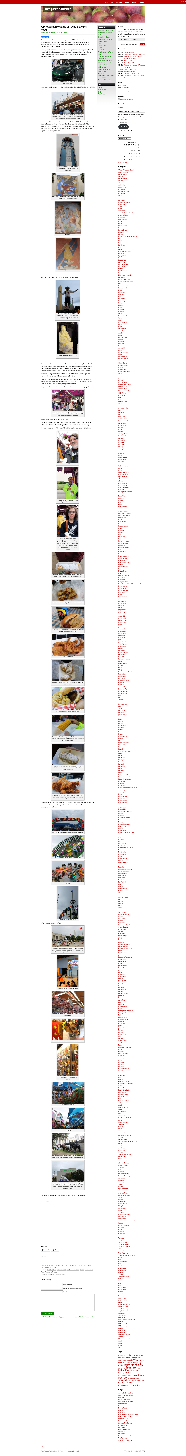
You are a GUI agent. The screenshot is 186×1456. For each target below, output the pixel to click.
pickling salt (122, 980)
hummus (121, 685)
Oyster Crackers (123, 927)
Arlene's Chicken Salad (125, 213)
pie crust (121, 987)
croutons (121, 461)
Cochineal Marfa (123, 421)
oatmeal (120, 895)
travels (54, 1267)
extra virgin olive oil (124, 515)
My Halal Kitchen (123, 1425)
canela (120, 326)
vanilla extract (122, 1300)
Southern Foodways (124, 1176)
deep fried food (49, 1265)
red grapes (121, 1062)
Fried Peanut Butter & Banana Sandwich (130, 584)
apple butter (122, 198)
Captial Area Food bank (125, 1401)
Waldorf (120, 1321)
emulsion (121, 509)
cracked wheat (122, 451)
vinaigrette (121, 1317)
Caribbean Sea (122, 346)
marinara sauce (123, 796)
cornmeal (121, 442)
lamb (119, 740)
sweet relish (122, 1216)
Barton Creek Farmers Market (127, 236)
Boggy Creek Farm (124, 279)
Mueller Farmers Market (125, 848)
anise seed (121, 193)
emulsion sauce (123, 511)
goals (120, 614)
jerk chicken (122, 710)
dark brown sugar (123, 472)
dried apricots (122, 483)
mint (119, 837)
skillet (120, 1159)
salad (120, 1105)
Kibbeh (120, 730)
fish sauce (121, 537)
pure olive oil (122, 1034)
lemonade (121, 764)
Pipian (120, 998)
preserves (121, 1021)
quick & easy (122, 1041)
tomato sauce (122, 1270)
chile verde (121, 395)
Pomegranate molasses (125, 1011)
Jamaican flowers (123, 702)
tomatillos (121, 1266)
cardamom (121, 341)
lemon (120, 755)
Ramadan (121, 1051)
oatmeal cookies (123, 897)
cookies (120, 431)
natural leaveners (123, 871)
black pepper (122, 262)
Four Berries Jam (123, 562)
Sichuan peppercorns (124, 1154)
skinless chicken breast (125, 1161)
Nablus (120, 860)
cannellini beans (123, 331)
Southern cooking (123, 1174)
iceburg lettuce (122, 687)
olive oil (120, 903)
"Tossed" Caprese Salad (125, 170)
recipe (120, 1060)
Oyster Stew (122, 929)
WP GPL (142, 1451)
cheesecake (122, 369)
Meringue (121, 815)
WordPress (101, 94)
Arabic (126, 1355)
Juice (120, 719)
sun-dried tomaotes (124, 1214)
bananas (121, 232)
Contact (119, 2)
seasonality (121, 1133)
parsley (138, 1373)
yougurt (120, 1345)
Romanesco (122, 1092)
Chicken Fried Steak (124, 384)
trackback (51, 1274)
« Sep (120, 162)
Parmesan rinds (123, 946)
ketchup (120, 723)
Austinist (121, 1397)
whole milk (121, 1337)
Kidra (120, 732)
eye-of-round (122, 517)
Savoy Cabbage (123, 1122)
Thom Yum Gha (123, 1253)
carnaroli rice (122, 348)
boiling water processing (125, 281)
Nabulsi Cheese (123, 863)
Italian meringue (123, 691)
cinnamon (121, 412)
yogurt (120, 1343)
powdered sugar (123, 1019)
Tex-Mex (121, 1238)
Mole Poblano (122, 843)
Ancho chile (122, 187)
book (119, 283)
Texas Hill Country (124, 1246)
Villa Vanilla (122, 1315)
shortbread (121, 1148)
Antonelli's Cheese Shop (125, 1393)
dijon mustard (122, 477)
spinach (120, 1186)
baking (120, 223)
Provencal (121, 1030)
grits (119, 639)
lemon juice (121, 760)
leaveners (121, 747)
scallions (121, 1126)
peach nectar (122, 961)
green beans (122, 627)
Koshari (120, 738)
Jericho (120, 708)
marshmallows (122, 800)
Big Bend (121, 253)
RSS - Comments (123, 87)
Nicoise (120, 886)
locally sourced (123, 775)
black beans (122, 260)
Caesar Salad (122, 316)
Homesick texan (123, 1419)
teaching (121, 1231)
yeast (120, 1341)
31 (132, 160)
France (120, 564)
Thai (119, 1249)
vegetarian (121, 1313)
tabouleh (121, 1227)
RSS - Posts (122, 85)
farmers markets (123, 526)
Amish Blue (122, 185)
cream (120, 455)
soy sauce (121, 1178)
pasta (120, 955)
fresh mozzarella (123, 575)
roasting (120, 1086)
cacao (120, 314)
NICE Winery (122, 1427)
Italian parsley (122, 693)
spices (132, 1378)
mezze (120, 828)
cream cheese (122, 457)
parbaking (121, 942)
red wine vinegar (123, 1073)
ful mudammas (123, 597)
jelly (119, 706)
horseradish (122, 676)
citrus (120, 414)
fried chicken (122, 579)
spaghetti (121, 1180)
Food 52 (120, 1410)
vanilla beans (122, 1298)
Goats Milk (121, 616)
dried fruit (121, 489)
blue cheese (122, 273)
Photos (141, 2)
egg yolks (121, 498)
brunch (120, 303)
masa (120, 805)
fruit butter (121, 592)
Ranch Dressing (123, 1053)
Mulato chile (122, 852)
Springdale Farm (123, 1189)
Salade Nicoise (123, 1107)
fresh (119, 573)
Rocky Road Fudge (124, 1090)
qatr (119, 1036)
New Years (121, 878)
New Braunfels (122, 873)
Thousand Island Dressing (126, 1255)
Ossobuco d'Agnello (124, 925)
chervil (120, 378)
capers (120, 335)
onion (120, 908)
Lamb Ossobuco (123, 742)
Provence (121, 1032)
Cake (120, 320)
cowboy (120, 446)
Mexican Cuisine (123, 820)
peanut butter (122, 965)
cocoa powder (122, 425)
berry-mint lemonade (124, 251)
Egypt (120, 504)
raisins (120, 1049)
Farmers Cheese (123, 524)
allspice (120, 176)
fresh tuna (121, 577)
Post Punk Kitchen (124, 1429)
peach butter (122, 959)
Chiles (120, 397)
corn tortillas (122, 440)
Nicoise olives (122, 888)
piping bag (121, 1000)
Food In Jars (122, 1412)
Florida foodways (123, 547)
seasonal (121, 1131)
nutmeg (120, 890)
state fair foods (59, 1265)
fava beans (121, 530)
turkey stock (122, 1289)
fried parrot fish (123, 582)
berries (120, 249)
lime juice (121, 770)
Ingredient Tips (123, 689)
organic (120, 920)
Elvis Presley (122, 507)
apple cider (121, 200)
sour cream (121, 1171)
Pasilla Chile (122, 953)
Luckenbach (122, 781)
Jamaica (121, 700)
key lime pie (122, 725)
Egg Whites (122, 496)
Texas (80, 1265)
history (120, 661)
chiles (119, 1360)
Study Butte (122, 1206)
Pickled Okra (128, 61)
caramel (120, 339)
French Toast (122, 571)
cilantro (120, 410)
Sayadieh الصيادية (129, 71)
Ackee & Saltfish (123, 172)
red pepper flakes (123, 1068)
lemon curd (121, 757)
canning (120, 333)
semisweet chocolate (124, 1135)
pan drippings (122, 935)
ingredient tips (133, 1365)
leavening (121, 749)
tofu (119, 1264)
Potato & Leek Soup (130, 69)
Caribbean (121, 344)
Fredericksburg (123, 567)
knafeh (120, 734)
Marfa (120, 794)
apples (120, 206)
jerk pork (121, 712)
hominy (120, 665)
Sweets (120, 1223)
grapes (120, 624)
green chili (121, 629)
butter (120, 307)
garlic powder (122, 603)
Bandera (120, 234)
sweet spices (122, 1219)
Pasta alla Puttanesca (125, 957)
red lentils (121, 1064)
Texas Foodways (46, 1267)
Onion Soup (122, 912)
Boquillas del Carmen (125, 286)
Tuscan (120, 1294)
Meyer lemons (122, 826)
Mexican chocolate (124, 818)
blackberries (122, 266)
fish (119, 534)
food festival (122, 552)
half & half (121, 650)
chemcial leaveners (124, 371)
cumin (120, 468)
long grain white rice (124, 779)
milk (119, 835)
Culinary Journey (123, 466)
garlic (120, 599)
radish (120, 1043)
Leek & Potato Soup (124, 751)
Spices (120, 1184)
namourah (121, 865)
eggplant (121, 500)
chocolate (121, 406)
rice (119, 1077)
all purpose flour (123, 174)
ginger (120, 607)
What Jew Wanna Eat (125, 1440)
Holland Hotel (122, 663)
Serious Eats (122, 1431)
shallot (120, 1143)
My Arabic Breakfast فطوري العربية (53, 1317)
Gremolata (121, 635)
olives (120, 905)
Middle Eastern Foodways (126, 833)
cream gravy (122, 459)
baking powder (122, 226)
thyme (120, 1257)
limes (120, 772)
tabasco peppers (123, 1225)
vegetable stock (123, 1311)
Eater (120, 1406)
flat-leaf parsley (123, 543)
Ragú (120, 1045)
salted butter (122, 1116)
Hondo (120, 667)
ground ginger (122, 644)
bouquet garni (122, 288)
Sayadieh (121, 1124)
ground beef (122, 642)
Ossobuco (121, 923)
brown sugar (122, 301)
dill (119, 479)
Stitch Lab (121, 1434)
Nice (119, 884)
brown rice (121, 298)
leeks (120, 753)
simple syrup (122, 1156)
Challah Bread (122, 363)
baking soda (122, 228)
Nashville (121, 867)
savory (120, 1120)
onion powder (122, 910)
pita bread (121, 1004)
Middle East (122, 830)
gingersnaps (122, 612)
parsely (120, 950)
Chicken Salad (122, 386)
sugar (120, 1210)
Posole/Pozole (122, 1017)
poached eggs (122, 1006)
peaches (121, 963)
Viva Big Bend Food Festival (127, 1319)
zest (119, 1347)
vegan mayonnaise (124, 1304)
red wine (120, 1071)
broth (119, 296)
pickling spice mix (123, 983)
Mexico (120, 822)
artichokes (121, 217)
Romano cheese (123, 1094)
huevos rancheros (123, 680)
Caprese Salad (122, 337)
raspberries (121, 1056)
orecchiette (121, 918)
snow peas (121, 1167)
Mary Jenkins (122, 802)
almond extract (123, 178)
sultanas (121, 1212)
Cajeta (120, 318)
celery (120, 354)
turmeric (120, 1291)
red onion (121, 1066)
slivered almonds (123, 1163)
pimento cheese (123, 993)
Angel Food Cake (123, 191)
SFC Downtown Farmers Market (128, 1141)
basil (119, 238)
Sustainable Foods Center (126, 1436)
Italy (119, 695)
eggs (119, 502)
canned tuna (122, 329)
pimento (120, 991)
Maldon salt (122, 785)
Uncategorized (122, 1296)
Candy (120, 324)
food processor (123, 558)
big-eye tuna (122, 256)
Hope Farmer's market (125, 1421)
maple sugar (122, 790)
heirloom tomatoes (124, 659)
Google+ (121, 107)
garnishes (121, 605)
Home (106, 2)
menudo (120, 813)
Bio (112, 2)
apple (120, 196)
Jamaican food (122, 704)
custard (120, 470)
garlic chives (122, 601)
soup (119, 1169)
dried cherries (122, 485)
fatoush (120, 528)
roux (119, 1098)
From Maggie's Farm (124, 1416)
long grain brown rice (124, 777)
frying (120, 594)
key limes (121, 727)
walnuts (120, 1328)
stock (120, 1197)
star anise (121, 1191)
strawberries (122, 1201)
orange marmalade (124, 914)
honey (120, 670)
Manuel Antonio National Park (127, 787)
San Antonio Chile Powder (126, 1118)
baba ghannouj (122, 219)
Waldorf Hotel (122, 1324)
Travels (54, 1272)
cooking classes (123, 434)
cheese (120, 367)
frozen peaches (123, 590)
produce (120, 1026)
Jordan (120, 717)
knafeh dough (122, 736)
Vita (125, 1451)
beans (120, 241)
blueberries (121, 277)
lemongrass (122, 766)
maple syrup (122, 792)
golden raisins (122, 618)
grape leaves (122, 622)
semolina (121, 1137)
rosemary (121, 1096)
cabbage (121, 311)
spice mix (121, 1182)
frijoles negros (122, 586)
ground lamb (122, 646)
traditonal (121, 1279)
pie (119, 985)
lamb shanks (122, 745)
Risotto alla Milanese (124, 1081)
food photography (123, 556)
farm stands (122, 522)
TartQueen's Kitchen (58, 9)
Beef (119, 243)
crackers (121, 453)
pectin (120, 972)
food (119, 549)
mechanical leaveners (125, 811)
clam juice (121, 416)
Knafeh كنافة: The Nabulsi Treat (83, 1317)
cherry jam (121, 376)
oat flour (120, 893)
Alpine (120, 183)
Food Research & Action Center (128, 1414)
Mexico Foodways (124, 824)
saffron (120, 1103)
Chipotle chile (122, 401)
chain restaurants (123, 361)
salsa (120, 1109)
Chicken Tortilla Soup (125, 391)
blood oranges (122, 271)
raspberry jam (122, 1058)
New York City (122, 882)
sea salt (120, 1128)
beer (119, 247)
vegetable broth (123, 1306)
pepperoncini (122, 974)
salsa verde (122, 1111)
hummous (121, 682)
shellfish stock (122, 1146)
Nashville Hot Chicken (130, 63)
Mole (119, 841)
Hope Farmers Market (125, 672)
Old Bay (120, 901)
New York (121, 880)
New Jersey (122, 875)
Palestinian (121, 933)
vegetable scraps (123, 1309)
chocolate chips (123, 408)
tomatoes (121, 1272)
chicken (120, 380)
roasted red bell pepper (125, 1083)
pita (119, 1002)
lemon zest (121, 762)
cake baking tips (123, 322)
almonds (121, 181)
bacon (120, 221)
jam (119, 697)
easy (119, 494)
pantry (120, 938)
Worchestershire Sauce (125, 1339)
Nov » (125, 162)
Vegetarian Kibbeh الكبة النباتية (133, 73)
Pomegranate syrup (124, 1013)
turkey (120, 1285)
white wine (121, 1332)
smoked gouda (122, 1165)
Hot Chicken (122, 678)
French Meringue (123, 569)
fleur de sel (121, 545)
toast (119, 1259)
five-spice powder (123, 541)
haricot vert (121, 655)
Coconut (120, 427)
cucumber (121, 464)
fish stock (121, 539)
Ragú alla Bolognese (124, 1047)
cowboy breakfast (123, 449)
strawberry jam (122, 1204)
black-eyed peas (123, 264)
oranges (120, 916)
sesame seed (122, 1139)
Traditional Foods (123, 1276)
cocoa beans (122, 423)
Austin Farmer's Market (125, 1395)
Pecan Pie (121, 968)
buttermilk (121, 309)
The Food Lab (122, 1438)
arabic (120, 208)
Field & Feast (122, 1408)
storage (120, 1199)
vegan (120, 1302)
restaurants (121, 1075)
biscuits (120, 258)
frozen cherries (123, 588)
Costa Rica (121, 444)
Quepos (120, 1038)
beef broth (121, 245)
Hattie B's (121, 657)
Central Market (122, 356)
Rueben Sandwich (123, 1101)
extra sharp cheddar (124, 513)
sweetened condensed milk (126, 1221)
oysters (120, 931)
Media (134, 2)
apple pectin (122, 204)
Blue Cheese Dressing (125, 275)
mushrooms (122, 854)
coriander (121, 438)
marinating (121, 798)
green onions (122, 633)
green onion (122, 631)
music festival (122, 858)
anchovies (121, 189)
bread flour (121, 292)
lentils (120, 768)
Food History (122, 554)
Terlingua (121, 1236)
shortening (121, 1150)
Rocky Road (122, 1088)
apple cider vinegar (124, 202)
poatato (120, 1008)
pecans (120, 970)
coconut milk (122, 429)
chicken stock (122, 389)
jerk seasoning (122, 715)
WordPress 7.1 (75, 1451)
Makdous (121, 783)
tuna (119, 1283)
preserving (121, 1023)
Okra (119, 899)
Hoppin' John (122, 674)
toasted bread (122, 1261)
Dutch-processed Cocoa (125, 492)
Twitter (126, 2)
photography (122, 976)
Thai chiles (121, 1251)
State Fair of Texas (71, 1265)
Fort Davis (121, 560)
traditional (138, 1383)
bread (120, 290)
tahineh (120, 1229)
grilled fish (121, 637)
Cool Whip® (122, 436)
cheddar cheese (123, 365)
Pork (119, 1015)
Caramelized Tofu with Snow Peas (134, 54)
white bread (121, 1330)
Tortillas (120, 1274)
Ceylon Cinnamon (123, 359)
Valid (102, 90)
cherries (120, 374)
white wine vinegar (124, 1334)
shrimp (120, 1152)
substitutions (122, 1208)
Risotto (120, 1079)
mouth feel (121, 845)
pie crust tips (122, 989)
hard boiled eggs (123, 652)
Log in (100, 87)
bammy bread (122, 230)
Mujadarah (121, 850)
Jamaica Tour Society (125, 1423)
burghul (120, 305)
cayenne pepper (123, 352)
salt (119, 1113)
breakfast (121, 294)
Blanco (120, 268)
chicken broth (122, 382)
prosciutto (121, 1028)
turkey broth (122, 1287)
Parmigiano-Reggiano (125, 948)
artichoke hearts (123, 215)
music (120, 856)
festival (120, 532)
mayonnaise (122, 807)
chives (120, 404)
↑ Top (42, 1447)
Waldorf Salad (122, 1326)
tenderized (121, 1234)
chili (119, 399)
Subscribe (123, 126)
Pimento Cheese (129, 52)
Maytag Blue (122, 809)
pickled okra (122, 978)
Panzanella (121, 940)
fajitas (120, 519)
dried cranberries (123, 487)
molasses (121, 839)
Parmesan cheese (124, 944)
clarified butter (122, 419)
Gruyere (120, 648)
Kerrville (120, 721)
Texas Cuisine (86, 1265)
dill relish (121, 481)
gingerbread (122, 609)
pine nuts (121, 996)
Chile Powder (122, 393)
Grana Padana (122, 620)
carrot (120, 350)
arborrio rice (122, 211)
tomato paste (122, 1268)
